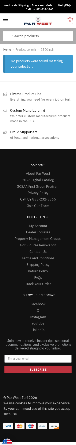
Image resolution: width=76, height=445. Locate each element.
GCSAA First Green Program (38, 186)
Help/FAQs (65, 5)
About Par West (38, 173)
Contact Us (38, 252)
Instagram (38, 317)
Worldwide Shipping (16, 5)
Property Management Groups (38, 239)
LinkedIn (38, 330)
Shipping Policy (38, 265)
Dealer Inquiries (38, 232)
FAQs (38, 278)
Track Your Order (43, 5)
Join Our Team (38, 206)
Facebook (38, 304)
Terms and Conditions (38, 258)
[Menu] (5, 21)
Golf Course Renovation (38, 245)
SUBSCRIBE (38, 369)
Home (7, 50)
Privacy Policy (38, 193)
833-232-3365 (44, 9)
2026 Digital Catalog (38, 180)
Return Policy (38, 271)
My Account (38, 226)
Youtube (38, 323)
